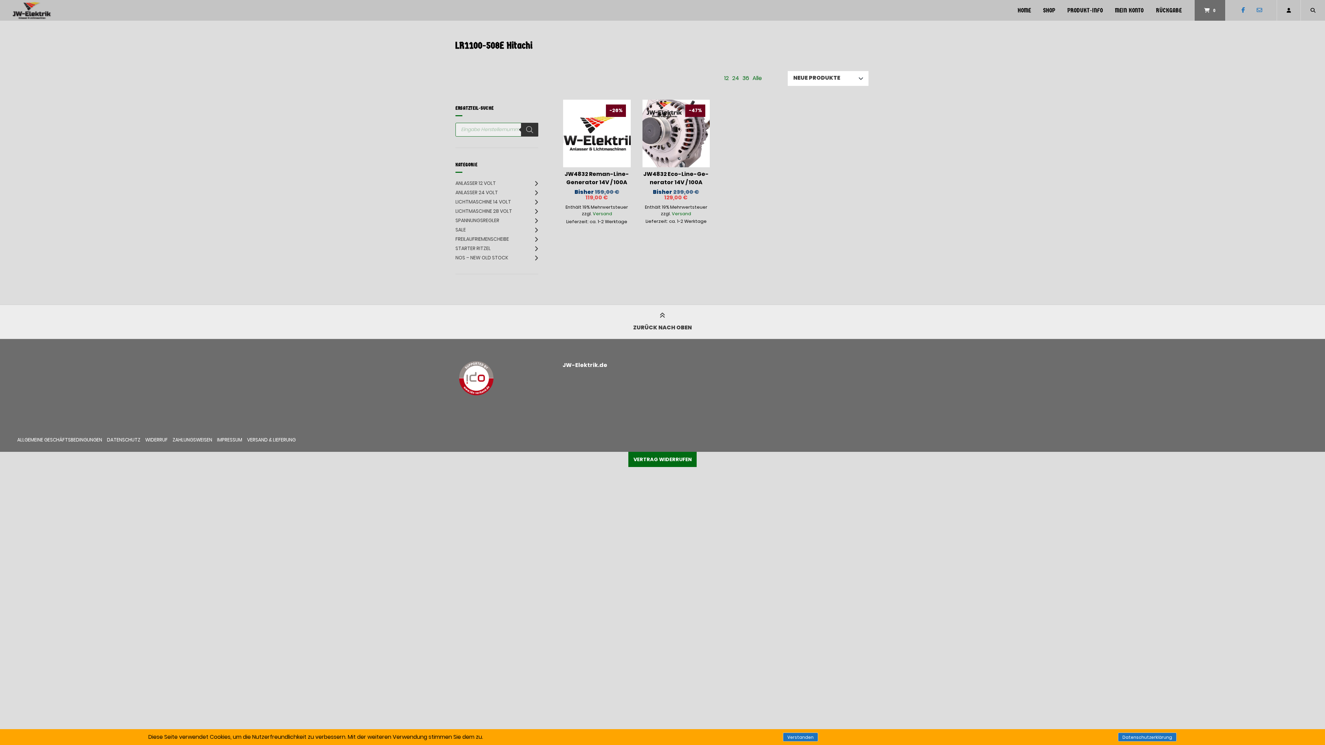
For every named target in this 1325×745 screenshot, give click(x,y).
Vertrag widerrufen (663, 459)
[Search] (529, 130)
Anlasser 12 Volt (475, 183)
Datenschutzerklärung (1147, 737)
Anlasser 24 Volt (476, 192)
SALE (460, 229)
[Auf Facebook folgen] (1243, 10)
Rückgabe (1169, 10)
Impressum (229, 440)
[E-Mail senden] (1259, 10)
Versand (602, 214)
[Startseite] (31, 10)
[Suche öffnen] (1313, 10)
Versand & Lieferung (271, 440)
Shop (1049, 10)
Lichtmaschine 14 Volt (483, 201)
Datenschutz (123, 440)
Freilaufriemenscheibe (482, 239)
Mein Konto (1129, 10)
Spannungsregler (477, 220)
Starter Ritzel (473, 248)
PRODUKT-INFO (1085, 10)
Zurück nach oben (662, 327)
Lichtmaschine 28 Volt (483, 211)
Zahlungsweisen (192, 440)
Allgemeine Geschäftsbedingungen (59, 440)
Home (1024, 10)
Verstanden (800, 737)
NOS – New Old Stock (481, 257)
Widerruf (156, 440)
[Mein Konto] (1289, 10)
